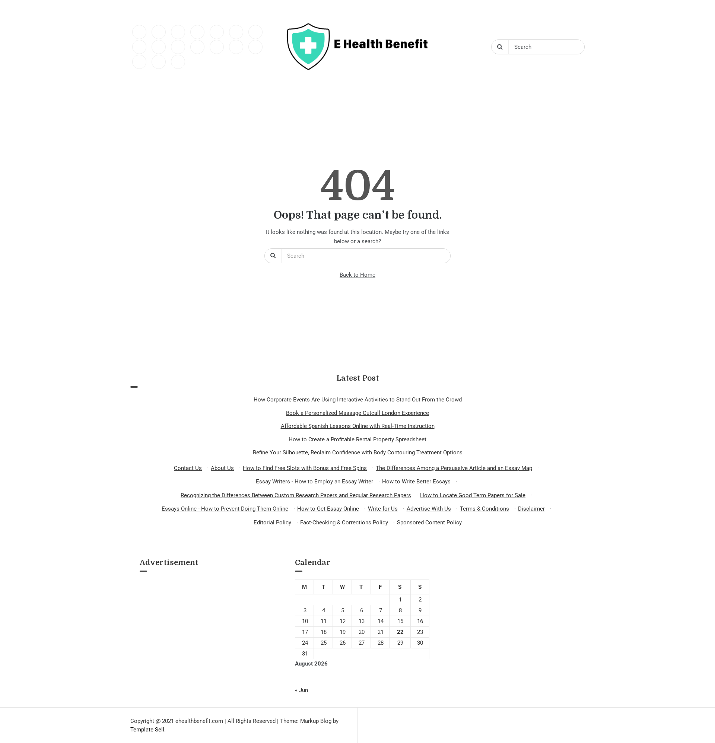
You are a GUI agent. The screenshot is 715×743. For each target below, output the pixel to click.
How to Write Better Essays (416, 481)
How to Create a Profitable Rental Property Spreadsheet (357, 439)
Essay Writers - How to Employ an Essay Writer (314, 481)
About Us (222, 468)
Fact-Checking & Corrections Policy (344, 522)
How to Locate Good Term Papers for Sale (472, 495)
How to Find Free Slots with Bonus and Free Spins (305, 468)
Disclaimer (531, 508)
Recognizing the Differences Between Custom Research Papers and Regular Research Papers (296, 495)
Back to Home (357, 275)
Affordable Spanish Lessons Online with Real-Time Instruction (358, 426)
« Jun (301, 690)
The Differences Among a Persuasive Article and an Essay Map (454, 468)
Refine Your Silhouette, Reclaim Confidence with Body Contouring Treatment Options (358, 452)
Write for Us (383, 508)
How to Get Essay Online (328, 508)
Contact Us (188, 468)
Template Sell (147, 729)
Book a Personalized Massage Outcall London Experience (357, 413)
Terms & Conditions (484, 508)
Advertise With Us (429, 508)
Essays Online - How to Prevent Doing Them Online (225, 508)
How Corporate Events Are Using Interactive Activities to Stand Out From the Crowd (358, 399)
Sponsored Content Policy (429, 522)
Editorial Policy (272, 522)
